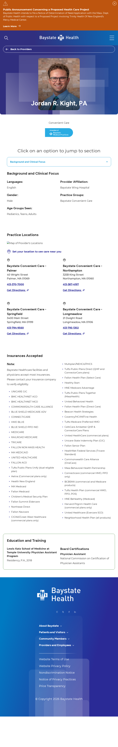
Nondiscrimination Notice (57, 672)
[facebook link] (69, 612)
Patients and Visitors (52, 632)
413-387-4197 (71, 284)
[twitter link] (63, 612)
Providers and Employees (55, 645)
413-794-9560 (15, 327)
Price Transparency (52, 686)
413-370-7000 (15, 284)
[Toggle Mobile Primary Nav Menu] (112, 38)
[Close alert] (114, 3)
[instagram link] (57, 612)
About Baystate (49, 625)
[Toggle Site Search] (6, 38)
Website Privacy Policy (54, 666)
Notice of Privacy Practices (57, 679)
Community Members (53, 638)
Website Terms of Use (54, 659)
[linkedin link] (75, 612)
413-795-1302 (71, 327)
